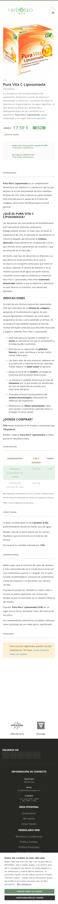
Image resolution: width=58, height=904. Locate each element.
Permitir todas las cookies (29, 891)
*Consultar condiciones (22, 147)
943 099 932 (29, 782)
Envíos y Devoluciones (29, 852)
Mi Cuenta (29, 818)
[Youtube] (36, 755)
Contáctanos (29, 813)
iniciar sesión (40, 650)
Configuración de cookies (30, 897)
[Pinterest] (29, 755)
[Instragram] (21, 755)
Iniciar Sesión (29, 824)
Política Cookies (29, 841)
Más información (24, 884)
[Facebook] (5, 755)
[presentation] (7, 726)
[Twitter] (13, 755)
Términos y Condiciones (29, 836)
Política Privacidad (29, 847)
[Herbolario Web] (21, 11)
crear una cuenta (18, 654)
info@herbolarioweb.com (29, 790)
